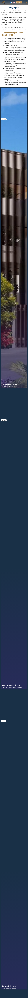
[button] (26, 2)
